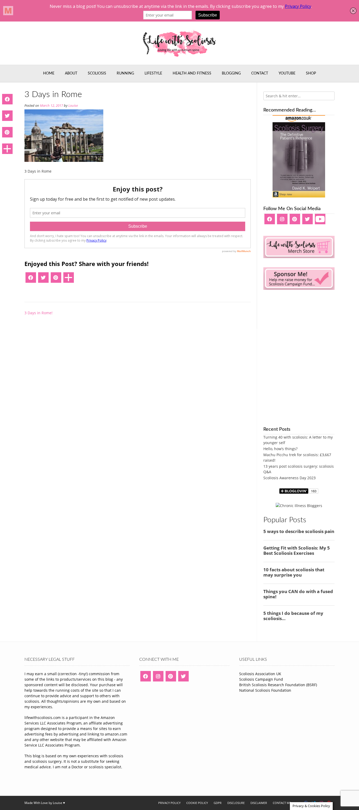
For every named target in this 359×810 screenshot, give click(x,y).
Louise (73, 105)
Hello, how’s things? (280, 448)
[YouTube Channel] (320, 221)
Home (48, 73)
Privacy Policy (169, 803)
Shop (311, 73)
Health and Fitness (192, 73)
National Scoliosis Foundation (265, 690)
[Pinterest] (56, 279)
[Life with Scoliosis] (179, 43)
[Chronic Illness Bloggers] (299, 505)
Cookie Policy (197, 803)
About (71, 73)
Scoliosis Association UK (260, 673)
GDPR (218, 803)
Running (125, 73)
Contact (259, 73)
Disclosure (236, 803)
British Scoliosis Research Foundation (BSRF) (278, 684)
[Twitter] (43, 279)
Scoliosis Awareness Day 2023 (289, 477)
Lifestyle (153, 73)
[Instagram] (282, 221)
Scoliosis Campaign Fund (261, 679)
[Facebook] (30, 279)
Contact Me (282, 803)
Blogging (231, 73)
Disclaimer (258, 803)
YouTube (287, 73)
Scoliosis (97, 73)
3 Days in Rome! (38, 312)
